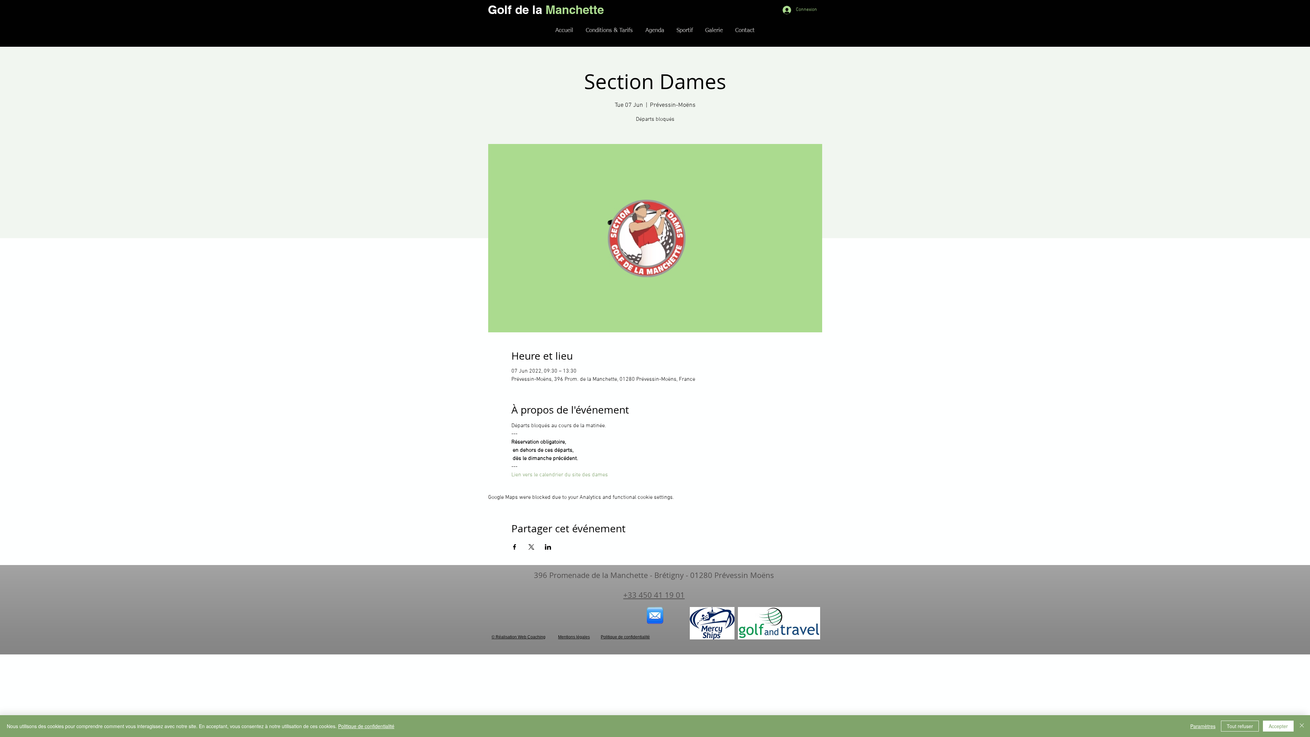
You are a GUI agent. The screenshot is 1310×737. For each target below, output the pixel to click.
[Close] (1302, 726)
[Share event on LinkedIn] (548, 547)
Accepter (1278, 726)
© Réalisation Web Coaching (518, 637)
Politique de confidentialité (366, 726)
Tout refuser (1240, 726)
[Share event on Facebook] (514, 547)
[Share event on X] (531, 547)
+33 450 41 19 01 (654, 595)
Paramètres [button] (1203, 726)
